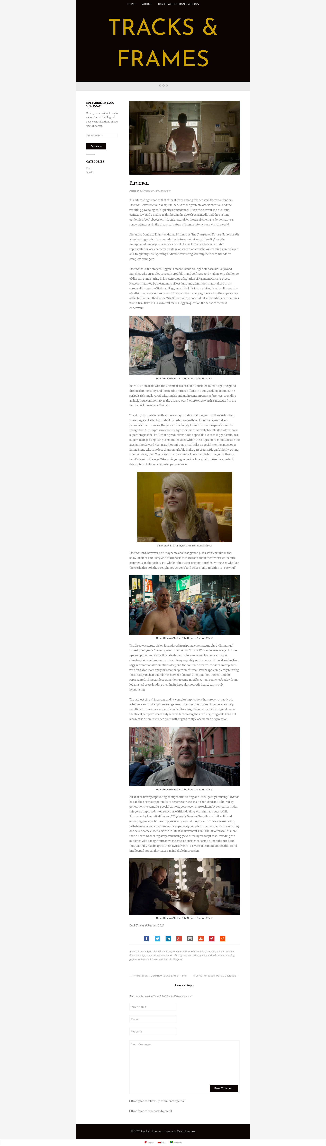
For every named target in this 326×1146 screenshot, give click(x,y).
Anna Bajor (165, 191)
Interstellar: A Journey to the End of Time (158, 975)
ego (143, 955)
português (177, 1142)
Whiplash (178, 959)
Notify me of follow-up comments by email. (159, 1101)
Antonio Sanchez (181, 951)
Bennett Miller (198, 951)
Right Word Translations (178, 4)
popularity (134, 959)
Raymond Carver (149, 959)
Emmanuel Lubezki (170, 955)
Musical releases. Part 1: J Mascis (216, 975)
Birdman (210, 951)
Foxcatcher (193, 955)
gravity (203, 955)
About (147, 4)
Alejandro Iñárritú (162, 951)
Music (89, 172)
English (150, 1142)
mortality (229, 955)
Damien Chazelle (225, 951)
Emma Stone (153, 955)
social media (165, 959)
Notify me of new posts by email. (152, 1111)
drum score (135, 955)
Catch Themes (186, 1131)
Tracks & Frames (151, 1131)
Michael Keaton (216, 955)
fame (184, 955)
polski (163, 1142)
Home (131, 4)
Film (141, 951)
